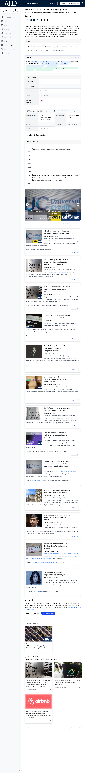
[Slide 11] (60, 218)
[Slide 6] (50, 218)
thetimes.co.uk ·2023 (50, 577)
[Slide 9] (56, 218)
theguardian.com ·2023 (51, 294)
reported (37, 591)
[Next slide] (78, 204)
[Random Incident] (44, 20)
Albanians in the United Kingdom (44, 70)
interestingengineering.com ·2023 (54, 495)
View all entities (74, 57)
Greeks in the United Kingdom (52, 68)
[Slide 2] (42, 218)
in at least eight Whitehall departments (46, 562)
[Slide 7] (52, 218)
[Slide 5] (48, 218)
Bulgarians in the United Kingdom (69, 68)
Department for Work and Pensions (49, 61)
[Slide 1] (40, 218)
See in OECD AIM (62, 50)
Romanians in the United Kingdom (35, 68)
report (69, 356)
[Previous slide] (27, 204)
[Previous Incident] (42, 20)
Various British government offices (50, 63)
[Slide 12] (62, 218)
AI (76, 415)
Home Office (35, 61)
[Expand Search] (81, 3)
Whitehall (38, 480)
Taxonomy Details (74, 111)
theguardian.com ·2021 (51, 236)
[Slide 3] (44, 218)
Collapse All (75, 223)
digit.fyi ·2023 (48, 353)
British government (65, 61)
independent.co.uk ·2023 (51, 551)
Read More (73, 252)
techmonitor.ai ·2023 (50, 267)
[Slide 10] (58, 218)
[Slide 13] (64, 218)
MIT (42, 100)
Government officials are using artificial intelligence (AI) (61, 553)
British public (30, 70)
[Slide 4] (46, 218)
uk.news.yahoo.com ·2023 (51, 469)
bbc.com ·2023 (48, 320)
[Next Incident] (47, 20)
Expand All (65, 223)
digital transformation (59, 272)
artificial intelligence (65, 471)
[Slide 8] (54, 218)
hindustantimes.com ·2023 (52, 522)
